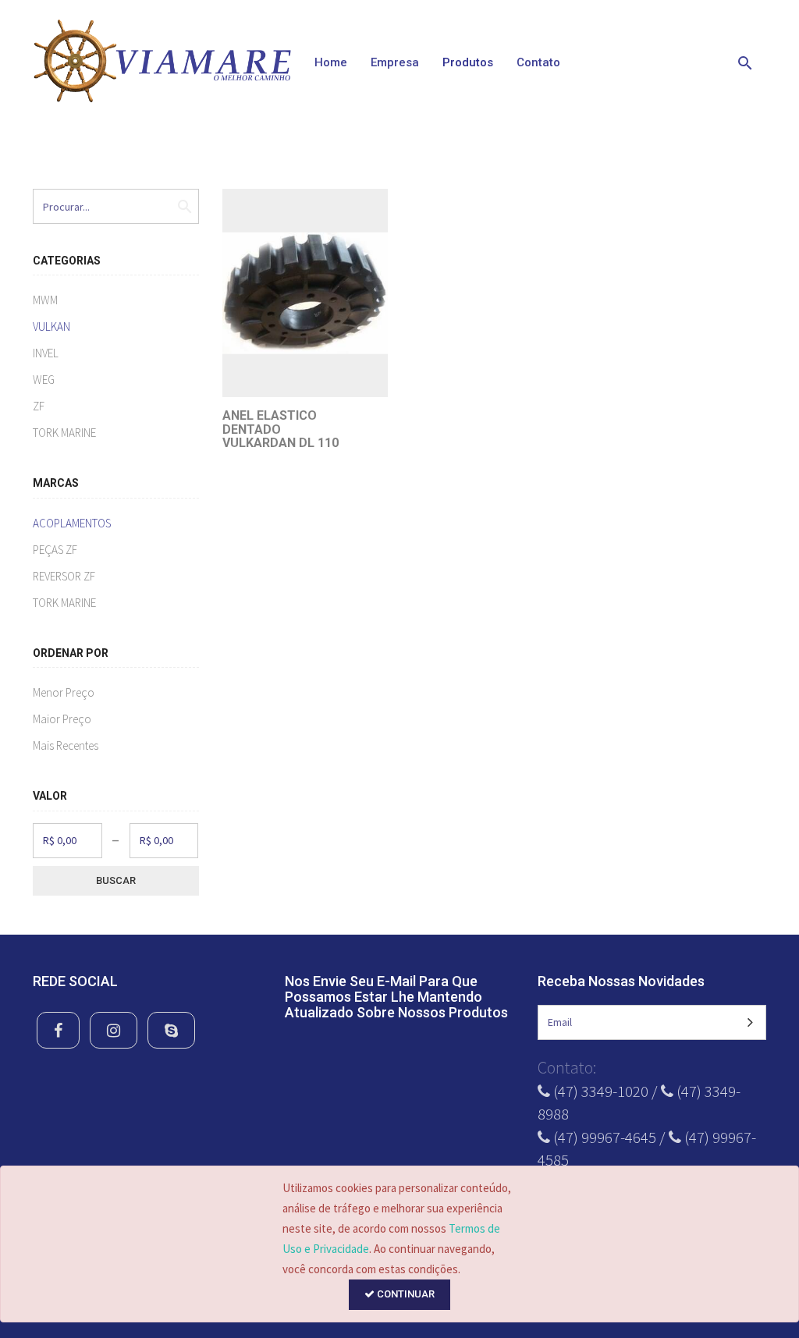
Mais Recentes (65, 745)
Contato (538, 62)
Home (330, 62)
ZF (38, 406)
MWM (45, 300)
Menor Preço (63, 692)
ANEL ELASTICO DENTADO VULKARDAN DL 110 (280, 429)
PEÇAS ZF (55, 549)
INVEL (46, 353)
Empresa (395, 62)
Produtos (467, 62)
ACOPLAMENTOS (72, 523)
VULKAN (51, 326)
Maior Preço (62, 719)
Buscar (116, 880)
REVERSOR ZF (64, 576)
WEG (44, 379)
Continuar (405, 1294)
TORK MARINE (64, 432)
